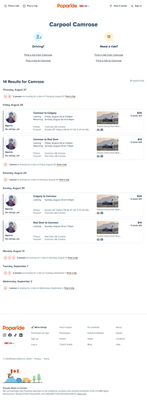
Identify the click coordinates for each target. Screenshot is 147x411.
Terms (46, 358)
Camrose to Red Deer (45, 139)
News (90, 338)
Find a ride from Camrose (109, 55)
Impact (119, 332)
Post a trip (32, 5)
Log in (34, 344)
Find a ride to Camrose (109, 60)
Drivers (62, 338)
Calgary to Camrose (44, 196)
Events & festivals (96, 332)
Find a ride (13, 5)
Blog (90, 344)
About (119, 327)
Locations (120, 338)
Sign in (138, 5)
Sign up (34, 338)
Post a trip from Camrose (38, 55)
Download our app (40, 332)
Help (118, 344)
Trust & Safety (65, 344)
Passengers (64, 332)
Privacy (37, 358)
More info (81, 393)
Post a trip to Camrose (38, 60)
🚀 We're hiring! (39, 327)
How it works (120, 5)
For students (93, 327)
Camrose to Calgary (44, 113)
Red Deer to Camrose (45, 222)
